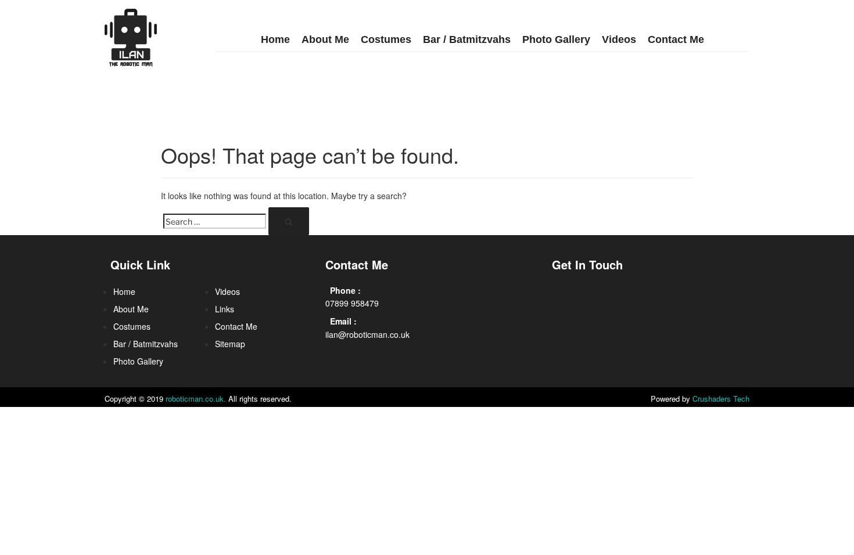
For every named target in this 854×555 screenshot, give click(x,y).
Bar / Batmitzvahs (467, 39)
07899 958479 (352, 303)
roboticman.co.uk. (196, 398)
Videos (619, 39)
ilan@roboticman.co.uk (367, 334)
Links (224, 309)
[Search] (288, 221)
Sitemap (230, 343)
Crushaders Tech (720, 398)
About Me (325, 39)
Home (275, 39)
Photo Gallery (556, 39)
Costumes (386, 39)
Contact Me (676, 39)
